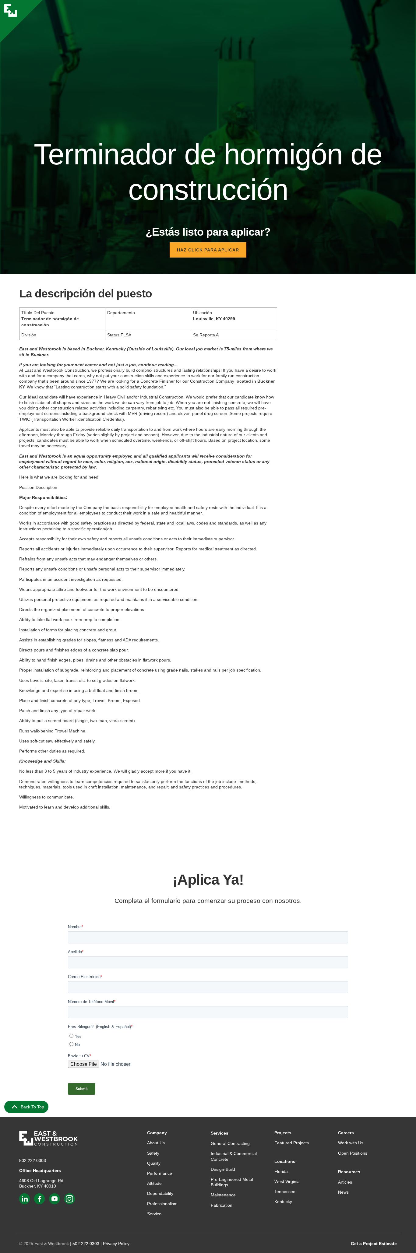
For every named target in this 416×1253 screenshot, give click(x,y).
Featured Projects (291, 1142)
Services (219, 1133)
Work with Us (350, 1142)
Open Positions (352, 1153)
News (343, 1192)
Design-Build (223, 1169)
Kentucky (283, 1201)
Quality (153, 1163)
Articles (345, 1182)
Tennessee (284, 1191)
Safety (153, 1153)
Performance (159, 1173)
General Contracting (230, 1143)
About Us (156, 1142)
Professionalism (162, 1203)
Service (154, 1213)
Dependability (160, 1193)
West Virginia (287, 1181)
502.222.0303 (32, 1160)
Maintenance (223, 1194)
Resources (349, 1171)
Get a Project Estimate (374, 1243)
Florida (281, 1171)
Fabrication (221, 1205)
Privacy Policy (116, 1243)
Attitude (154, 1183)
